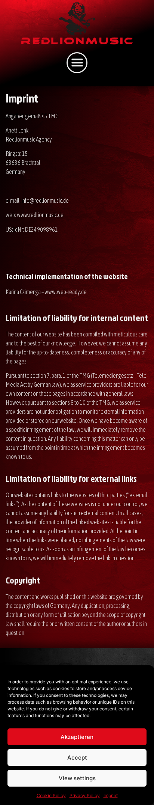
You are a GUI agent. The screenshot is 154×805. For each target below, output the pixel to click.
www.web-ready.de (65, 291)
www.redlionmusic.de (40, 214)
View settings (77, 778)
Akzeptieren (77, 736)
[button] (77, 62)
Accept (77, 757)
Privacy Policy (85, 795)
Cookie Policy (51, 795)
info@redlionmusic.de (45, 200)
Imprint (111, 795)
